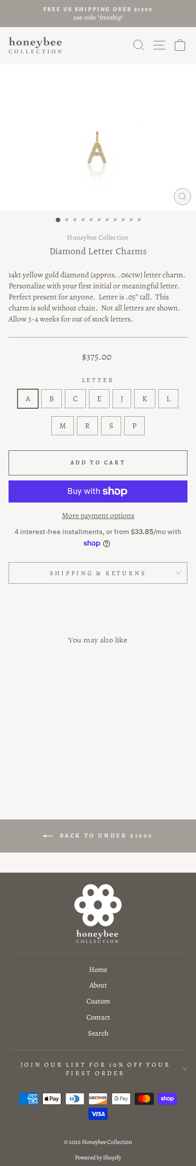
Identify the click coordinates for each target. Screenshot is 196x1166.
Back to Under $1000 (105, 835)
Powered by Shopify (98, 1157)
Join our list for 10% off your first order (96, 1069)
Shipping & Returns (98, 573)
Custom (98, 1001)
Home (98, 969)
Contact (98, 1017)
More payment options (98, 515)
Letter (98, 380)
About (98, 985)
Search (98, 1033)
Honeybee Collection (98, 237)
